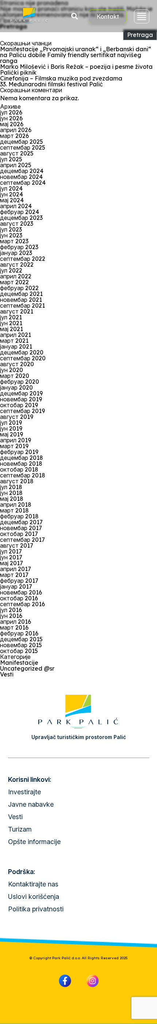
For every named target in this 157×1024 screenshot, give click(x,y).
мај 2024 (12, 200)
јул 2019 (11, 422)
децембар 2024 (21, 171)
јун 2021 (11, 323)
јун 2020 (11, 370)
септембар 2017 (22, 539)
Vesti (7, 674)
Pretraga (140, 34)
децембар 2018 (21, 457)
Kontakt (107, 16)
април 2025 (15, 165)
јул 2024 (11, 188)
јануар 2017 (16, 586)
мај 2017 (11, 563)
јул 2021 (11, 317)
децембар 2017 (21, 522)
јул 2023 (11, 229)
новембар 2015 (21, 645)
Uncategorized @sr (27, 668)
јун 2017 (11, 557)
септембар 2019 (22, 411)
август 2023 (16, 223)
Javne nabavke (31, 804)
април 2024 (16, 206)
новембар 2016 (21, 592)
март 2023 (14, 241)
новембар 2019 (21, 399)
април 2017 (15, 569)
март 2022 (14, 282)
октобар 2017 (19, 533)
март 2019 (14, 446)
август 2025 (17, 153)
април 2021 (15, 334)
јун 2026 (11, 118)
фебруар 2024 (19, 211)
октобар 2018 (19, 469)
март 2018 (14, 510)
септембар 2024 (23, 182)
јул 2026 (11, 112)
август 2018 (17, 481)
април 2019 (15, 440)
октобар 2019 (19, 405)
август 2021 (16, 311)
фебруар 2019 (19, 451)
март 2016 (14, 627)
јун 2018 (11, 492)
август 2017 (16, 545)
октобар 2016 (19, 598)
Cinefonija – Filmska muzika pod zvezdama (61, 78)
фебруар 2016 (19, 633)
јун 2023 (11, 235)
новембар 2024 (21, 176)
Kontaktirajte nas (33, 884)
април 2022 (15, 276)
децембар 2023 (21, 217)
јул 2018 (11, 487)
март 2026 (14, 135)
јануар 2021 (16, 346)
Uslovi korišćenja (33, 896)
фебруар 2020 (19, 381)
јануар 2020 (16, 387)
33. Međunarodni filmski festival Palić (51, 84)
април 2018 (15, 504)
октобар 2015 (19, 650)
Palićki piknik (18, 72)
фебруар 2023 (19, 247)
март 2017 (14, 574)
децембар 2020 (21, 352)
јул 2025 (11, 159)
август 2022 (17, 264)
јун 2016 (11, 615)
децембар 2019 (21, 393)
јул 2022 (11, 270)
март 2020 (14, 375)
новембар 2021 (21, 299)
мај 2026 (11, 124)
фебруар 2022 (19, 288)
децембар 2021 (21, 293)
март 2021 (14, 340)
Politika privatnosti (36, 909)
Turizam (20, 829)
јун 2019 (11, 428)
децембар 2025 (21, 141)
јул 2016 (11, 610)
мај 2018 (11, 498)
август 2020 (17, 364)
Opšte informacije (34, 841)
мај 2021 (11, 329)
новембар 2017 (21, 528)
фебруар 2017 (19, 580)
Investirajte (24, 792)
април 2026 (15, 130)
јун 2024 (11, 194)
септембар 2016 (22, 604)
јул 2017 (11, 551)
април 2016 (15, 621)
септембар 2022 (22, 258)
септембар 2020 (23, 358)
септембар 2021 (22, 305)
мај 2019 (11, 434)
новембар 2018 (21, 463)
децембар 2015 (21, 639)
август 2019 (16, 416)
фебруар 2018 (19, 516)
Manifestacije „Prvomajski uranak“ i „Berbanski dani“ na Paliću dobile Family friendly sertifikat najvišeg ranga (75, 54)
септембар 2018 (22, 475)
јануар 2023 (16, 252)
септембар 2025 (22, 147)
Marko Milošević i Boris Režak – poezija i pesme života (76, 66)
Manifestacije (19, 662)
